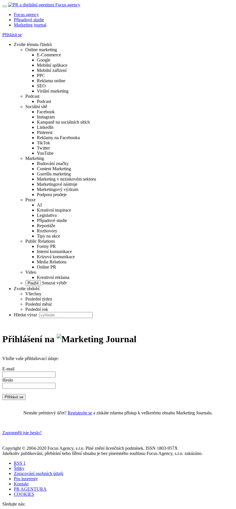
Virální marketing (52, 91)
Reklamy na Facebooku (58, 137)
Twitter (43, 148)
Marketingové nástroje (57, 184)
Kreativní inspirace (54, 210)
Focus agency (26, 14)
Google (43, 60)
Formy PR (46, 246)
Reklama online (51, 80)
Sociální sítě (36, 106)
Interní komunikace (54, 251)
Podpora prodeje (52, 194)
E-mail (8, 368)
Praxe (30, 199)
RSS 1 (20, 463)
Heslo (7, 380)
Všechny (33, 293)
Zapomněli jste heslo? (22, 432)
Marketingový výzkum (57, 189)
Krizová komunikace (56, 256)
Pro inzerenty (26, 478)
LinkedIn (45, 127)
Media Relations (51, 261)
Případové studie (29, 19)
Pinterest (44, 132)
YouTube (45, 153)
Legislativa (47, 215)
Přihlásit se (12, 34)
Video (30, 272)
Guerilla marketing (54, 173)
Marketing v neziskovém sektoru (66, 179)
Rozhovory (47, 230)
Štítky (19, 468)
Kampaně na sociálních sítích (63, 122)
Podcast (32, 96)
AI (39, 204)
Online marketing (41, 49)
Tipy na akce (48, 236)
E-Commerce (49, 54)
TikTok (43, 142)
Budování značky (53, 163)
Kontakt (21, 483)
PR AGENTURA (30, 489)
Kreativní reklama (53, 277)
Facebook (46, 111)
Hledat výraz (26, 314)
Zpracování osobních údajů (38, 473)
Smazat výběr (54, 282)
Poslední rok (36, 309)
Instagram (46, 116)
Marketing (34, 158)
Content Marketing (54, 168)
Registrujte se (80, 412)
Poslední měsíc (38, 304)
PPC (41, 75)
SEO (41, 85)
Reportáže (46, 225)
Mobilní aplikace (52, 65)
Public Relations (40, 241)
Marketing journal (30, 24)
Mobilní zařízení (51, 70)
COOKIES (24, 494)
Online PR (46, 267)
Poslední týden (38, 298)
